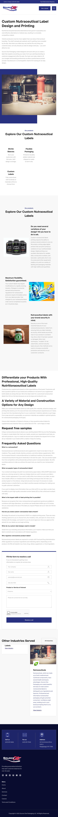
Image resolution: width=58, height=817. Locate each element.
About (4, 788)
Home (4, 785)
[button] (54, 8)
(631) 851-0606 (16, 1)
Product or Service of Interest (16, 587)
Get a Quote (44, 8)
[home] (10, 8)
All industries (49, 641)
